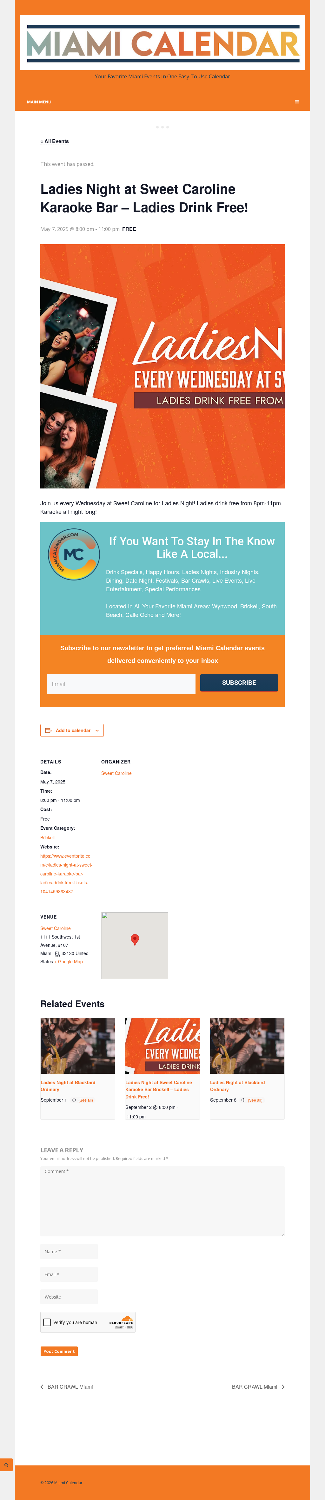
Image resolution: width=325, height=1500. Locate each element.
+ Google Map (68, 961)
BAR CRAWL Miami (69, 1386)
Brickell (47, 837)
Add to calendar (73, 730)
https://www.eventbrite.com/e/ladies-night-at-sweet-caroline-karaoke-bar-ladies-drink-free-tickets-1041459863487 (66, 873)
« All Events (54, 141)
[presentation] (78, 1046)
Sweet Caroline (116, 773)
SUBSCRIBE (239, 682)
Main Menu (39, 102)
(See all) (85, 1100)
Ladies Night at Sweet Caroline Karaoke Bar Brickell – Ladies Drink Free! (158, 1089)
